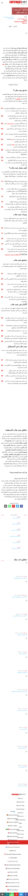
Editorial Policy (20, 802)
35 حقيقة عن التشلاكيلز (22, 672)
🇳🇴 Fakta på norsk (12, 840)
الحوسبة (18, 9)
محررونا (13, 490)
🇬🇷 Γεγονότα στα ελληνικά (13, 847)
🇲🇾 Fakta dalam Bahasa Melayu (12, 865)
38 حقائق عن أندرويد (15, 530)
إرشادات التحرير (10, 18)
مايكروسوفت (10, 123)
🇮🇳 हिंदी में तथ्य (12, 850)
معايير (4, 487)
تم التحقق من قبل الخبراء (9, 17)
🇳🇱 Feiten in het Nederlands (13, 868)
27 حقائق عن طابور (23, 653)
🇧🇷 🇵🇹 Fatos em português (12, 829)
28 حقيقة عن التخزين (15, 548)
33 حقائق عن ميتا (16, 517)
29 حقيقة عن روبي (16, 542)
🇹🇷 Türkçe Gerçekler (12, 890)
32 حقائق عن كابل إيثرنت (15, 536)
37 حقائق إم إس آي (23, 767)
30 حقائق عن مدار (23, 729)
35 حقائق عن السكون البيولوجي (20, 578)
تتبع (12, 139)
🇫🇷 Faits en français (13, 818)
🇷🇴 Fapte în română (13, 875)
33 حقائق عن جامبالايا (22, 785)
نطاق (13, 144)
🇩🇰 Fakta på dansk (12, 833)
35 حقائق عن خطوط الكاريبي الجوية (19, 597)
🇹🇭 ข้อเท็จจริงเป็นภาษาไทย (12, 882)
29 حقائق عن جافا (16, 524)
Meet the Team (20, 805)
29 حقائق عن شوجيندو (22, 710)
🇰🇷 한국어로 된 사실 (12, 861)
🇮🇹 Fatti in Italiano (12, 825)
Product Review (20, 809)
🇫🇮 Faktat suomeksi (13, 843)
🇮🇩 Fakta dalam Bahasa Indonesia (12, 854)
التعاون (18, 98)
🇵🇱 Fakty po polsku (12, 872)
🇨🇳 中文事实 (12, 893)
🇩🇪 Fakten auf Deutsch (12, 815)
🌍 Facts (12, 811)
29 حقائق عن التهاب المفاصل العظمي (19, 691)
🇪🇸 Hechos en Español (12, 822)
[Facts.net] (18, 1)
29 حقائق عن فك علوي (22, 634)
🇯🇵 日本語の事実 (12, 858)
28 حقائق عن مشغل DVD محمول (20, 615)
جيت (3, 64)
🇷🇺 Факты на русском (13, 879)
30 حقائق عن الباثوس (22, 748)
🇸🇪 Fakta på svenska (12, 836)
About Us (20, 798)
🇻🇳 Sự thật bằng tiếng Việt (12, 886)
